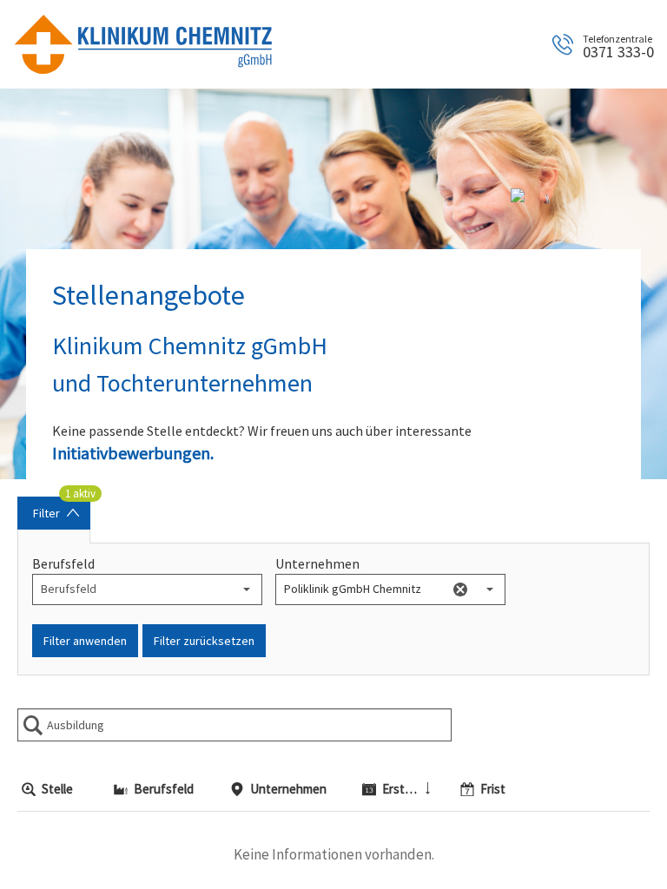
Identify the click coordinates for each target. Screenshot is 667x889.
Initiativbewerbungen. (133, 453)
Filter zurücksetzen (204, 641)
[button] (246, 589)
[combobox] (132, 589)
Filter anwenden (85, 641)
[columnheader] (59, 789)
